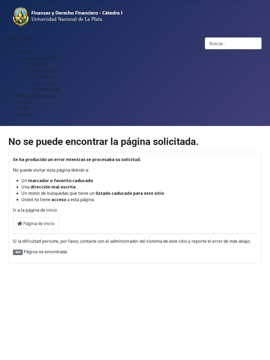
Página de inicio (38, 223)
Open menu (20, 38)
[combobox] (233, 43)
